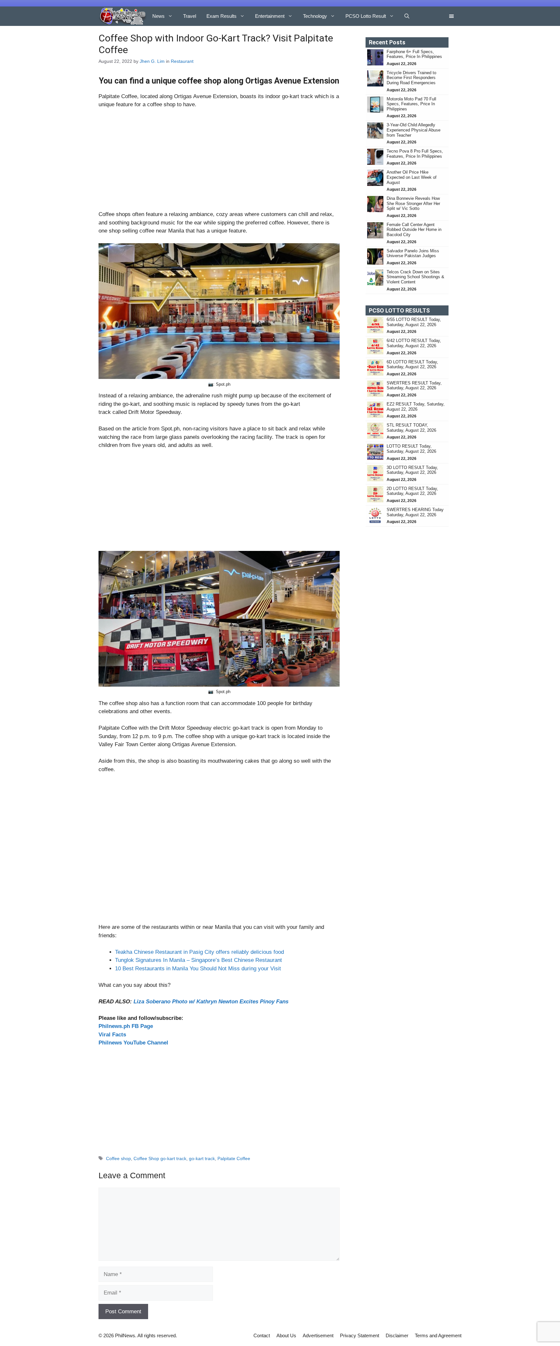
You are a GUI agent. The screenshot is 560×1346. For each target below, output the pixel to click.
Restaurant (182, 61)
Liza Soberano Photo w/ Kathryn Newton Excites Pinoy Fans (211, 1001)
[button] (406, 16)
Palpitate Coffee (233, 1158)
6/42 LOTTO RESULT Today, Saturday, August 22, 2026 (414, 343)
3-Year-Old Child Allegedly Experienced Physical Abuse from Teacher (413, 129)
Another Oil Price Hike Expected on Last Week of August (412, 177)
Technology (315, 16)
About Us (286, 1335)
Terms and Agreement (438, 1335)
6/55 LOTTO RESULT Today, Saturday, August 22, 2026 (414, 322)
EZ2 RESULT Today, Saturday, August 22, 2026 (416, 407)
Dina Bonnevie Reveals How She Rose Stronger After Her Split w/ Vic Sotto (413, 203)
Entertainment (270, 16)
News (158, 16)
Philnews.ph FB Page (126, 1026)
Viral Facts (112, 1035)
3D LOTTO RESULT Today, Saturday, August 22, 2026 (412, 470)
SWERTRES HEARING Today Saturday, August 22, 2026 (415, 512)
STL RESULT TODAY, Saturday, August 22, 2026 (411, 428)
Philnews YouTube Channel (133, 1043)
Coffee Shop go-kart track (160, 1158)
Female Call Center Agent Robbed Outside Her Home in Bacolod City (414, 229)
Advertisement (318, 1335)
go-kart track (202, 1158)
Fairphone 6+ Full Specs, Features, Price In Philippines (414, 54)
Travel (189, 16)
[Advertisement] (219, 162)
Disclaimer (397, 1335)
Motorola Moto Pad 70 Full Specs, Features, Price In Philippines (411, 104)
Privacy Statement (359, 1335)
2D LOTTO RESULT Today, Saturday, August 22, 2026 (412, 491)
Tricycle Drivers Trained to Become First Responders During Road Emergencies (412, 77)
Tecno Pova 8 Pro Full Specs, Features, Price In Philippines (415, 154)
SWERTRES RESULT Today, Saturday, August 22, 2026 (414, 386)
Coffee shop (118, 1158)
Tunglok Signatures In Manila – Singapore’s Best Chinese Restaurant (198, 960)
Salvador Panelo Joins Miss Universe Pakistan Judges (413, 253)
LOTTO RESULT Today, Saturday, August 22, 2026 (411, 449)
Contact (261, 1335)
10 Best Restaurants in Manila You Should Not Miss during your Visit (198, 968)
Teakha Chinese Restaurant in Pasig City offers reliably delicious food (199, 952)
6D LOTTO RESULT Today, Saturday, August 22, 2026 (412, 364)
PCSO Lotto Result (365, 16)
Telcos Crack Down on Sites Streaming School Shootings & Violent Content (415, 276)
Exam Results (221, 16)
